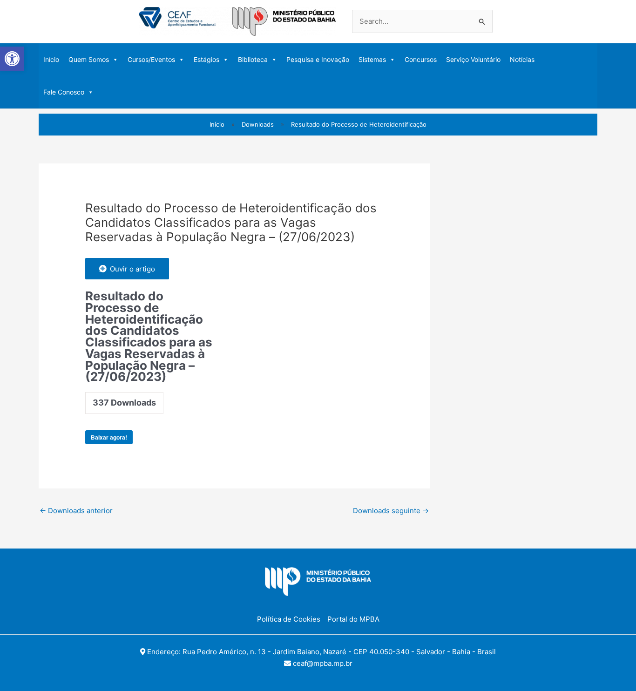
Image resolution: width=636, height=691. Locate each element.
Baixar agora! (109, 437)
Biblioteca (253, 59)
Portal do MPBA (353, 619)
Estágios (206, 59)
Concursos (421, 59)
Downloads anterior (76, 510)
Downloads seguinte (391, 510)
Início (51, 59)
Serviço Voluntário (473, 59)
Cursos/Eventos (151, 59)
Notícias (522, 59)
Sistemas (372, 59)
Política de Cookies (288, 619)
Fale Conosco (63, 92)
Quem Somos (88, 59)
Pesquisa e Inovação (317, 59)
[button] (12, 59)
